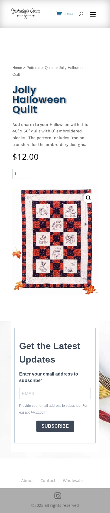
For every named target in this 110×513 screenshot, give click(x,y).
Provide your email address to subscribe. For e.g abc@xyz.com (53, 409)
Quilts (49, 68)
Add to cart (53, 173)
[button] (88, 198)
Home (17, 68)
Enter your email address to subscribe (48, 377)
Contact (48, 480)
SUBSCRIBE (55, 426)
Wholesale (73, 480)
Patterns (33, 68)
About (27, 480)
